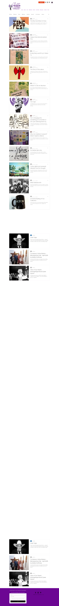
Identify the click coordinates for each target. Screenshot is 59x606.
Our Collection (38, 14)
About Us (32, 14)
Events (19, 14)
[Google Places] (49, 2)
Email (11, 594)
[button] (52, 2)
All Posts (10, 14)
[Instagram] (47, 2)
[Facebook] (45, 2)
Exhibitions (15, 14)
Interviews (28, 14)
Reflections (23, 14)
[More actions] (48, 18)
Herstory (43, 14)
